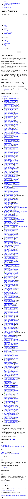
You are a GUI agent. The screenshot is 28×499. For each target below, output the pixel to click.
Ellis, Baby (6, 211)
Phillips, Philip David (9, 140)
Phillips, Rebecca (8, 219)
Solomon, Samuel (8, 397)
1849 (7, 445)
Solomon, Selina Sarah (9, 410)
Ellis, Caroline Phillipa (9, 233)
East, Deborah (7, 246)
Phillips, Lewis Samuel (9, 156)
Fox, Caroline (7, 204)
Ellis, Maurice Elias (8, 282)
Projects (5, 29)
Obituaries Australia (8, 1)
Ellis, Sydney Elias (8, 277)
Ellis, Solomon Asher (9, 305)
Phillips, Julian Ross (8, 114)
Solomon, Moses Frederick (10, 378)
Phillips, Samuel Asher (9, 167)
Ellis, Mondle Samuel (9, 300)
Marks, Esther (7, 359)
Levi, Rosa (6, 340)
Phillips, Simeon (7, 159)
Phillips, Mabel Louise (9, 230)
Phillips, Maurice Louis (9, 321)
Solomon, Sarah (7, 399)
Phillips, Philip (7, 202)
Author (5, 46)
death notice (6, 89)
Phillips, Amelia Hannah (9, 106)
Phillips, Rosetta (7, 170)
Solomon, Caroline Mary (9, 389)
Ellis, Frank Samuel (8, 311)
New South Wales (14, 446)
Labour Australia (7, 7)
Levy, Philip (6, 370)
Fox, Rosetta (7, 133)
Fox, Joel (6, 262)
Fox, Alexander (7, 178)
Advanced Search (8, 32)
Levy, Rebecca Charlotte (9, 223)
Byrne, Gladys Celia (8, 260)
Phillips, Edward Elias (9, 153)
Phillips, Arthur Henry (9, 308)
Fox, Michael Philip (8, 265)
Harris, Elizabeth (7, 364)
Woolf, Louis (7, 354)
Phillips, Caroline (8, 128)
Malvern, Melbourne (5, 453)
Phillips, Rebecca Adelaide (10, 98)
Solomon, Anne (7, 394)
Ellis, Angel (6, 180)
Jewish (5, 483)
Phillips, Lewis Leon (8, 117)
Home (5, 25)
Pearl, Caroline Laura (9, 249)
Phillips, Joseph (7, 148)
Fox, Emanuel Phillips (9, 285)
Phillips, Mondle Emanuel (10, 151)
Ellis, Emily (6, 207)
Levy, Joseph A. (7, 386)
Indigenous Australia (8, 4)
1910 (6, 452)
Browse (5, 34)
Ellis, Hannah (7, 137)
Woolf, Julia (6, 186)
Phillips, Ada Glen (8, 122)
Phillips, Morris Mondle (9, 297)
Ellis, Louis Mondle (8, 292)
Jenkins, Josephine (8, 254)
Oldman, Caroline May (9, 257)
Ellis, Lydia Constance (9, 135)
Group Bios (6, 30)
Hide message (4, 79)
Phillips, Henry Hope (9, 120)
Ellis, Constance (7, 221)
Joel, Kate (6, 350)
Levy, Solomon (7, 391)
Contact (5, 28)
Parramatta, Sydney (5, 446)
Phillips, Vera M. (7, 252)
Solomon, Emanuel (8, 418)
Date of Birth (7, 41)
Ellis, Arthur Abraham (9, 327)
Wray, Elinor (7, 226)
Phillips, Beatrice (8, 227)
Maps (5, 44)
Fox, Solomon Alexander (9, 274)
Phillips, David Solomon (9, 161)
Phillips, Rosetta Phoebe (9, 217)
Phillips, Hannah (7, 190)
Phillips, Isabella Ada (9, 104)
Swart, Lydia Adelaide (9, 335)
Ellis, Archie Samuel (8, 338)
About (5, 26)
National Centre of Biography (17, 488)
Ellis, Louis (6, 183)
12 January (3, 445)
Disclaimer (8, 495)
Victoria (13, 453)
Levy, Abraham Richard (9, 413)
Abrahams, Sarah (8, 347)
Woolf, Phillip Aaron (8, 344)
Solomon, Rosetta (8, 362)
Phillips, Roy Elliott (8, 316)
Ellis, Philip (6, 268)
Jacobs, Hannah (7, 375)
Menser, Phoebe (7, 381)
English (5, 467)
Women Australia (8, 5)
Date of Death (7, 43)
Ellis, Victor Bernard (8, 313)
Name (5, 40)
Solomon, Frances (8, 416)
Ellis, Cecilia (7, 213)
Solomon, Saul (7, 402)
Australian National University (8, 490)
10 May (2, 452)
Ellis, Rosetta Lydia (8, 241)
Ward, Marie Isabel (8, 238)
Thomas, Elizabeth (8, 351)
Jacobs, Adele (7, 235)
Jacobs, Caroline (7, 209)
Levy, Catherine (7, 187)
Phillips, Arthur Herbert (9, 330)
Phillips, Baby (7, 164)
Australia (21, 446)
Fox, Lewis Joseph (8, 289)
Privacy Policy (15, 495)
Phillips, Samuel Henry (9, 109)
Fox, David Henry (8, 270)
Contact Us (23, 495)
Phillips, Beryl (7, 125)
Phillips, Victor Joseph (9, 324)
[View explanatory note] (2, 460)
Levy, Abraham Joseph (9, 195)
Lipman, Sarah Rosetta (9, 405)
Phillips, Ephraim (8, 145)
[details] (12, 439)
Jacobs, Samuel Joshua (9, 332)
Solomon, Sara (7, 192)
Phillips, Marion (7, 243)
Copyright (3, 495)
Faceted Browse (7, 33)
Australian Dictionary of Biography (12, 3)
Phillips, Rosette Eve (8, 175)
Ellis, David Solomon (9, 295)
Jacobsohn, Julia (7, 383)
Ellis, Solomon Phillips (9, 280)
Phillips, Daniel (7, 143)
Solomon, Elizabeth (8, 356)
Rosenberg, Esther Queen (10, 407)
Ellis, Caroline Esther (9, 101)
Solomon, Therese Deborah (10, 421)
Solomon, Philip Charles (9, 367)
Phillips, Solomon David (9, 319)
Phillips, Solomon (8, 112)
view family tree (4, 96)
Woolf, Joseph (7, 342)
